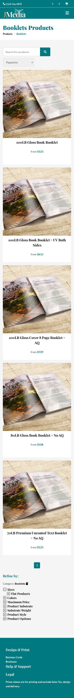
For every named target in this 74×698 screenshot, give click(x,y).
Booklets (20, 583)
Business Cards (14, 657)
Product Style (16, 614)
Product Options (19, 619)
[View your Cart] (67, 3)
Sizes (10, 589)
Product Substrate (20, 606)
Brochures (11, 661)
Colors (12, 598)
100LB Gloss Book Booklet (37, 142)
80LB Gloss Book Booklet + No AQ (37, 435)
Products (8, 33)
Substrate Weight (19, 610)
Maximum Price (18, 602)
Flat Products (20, 594)
